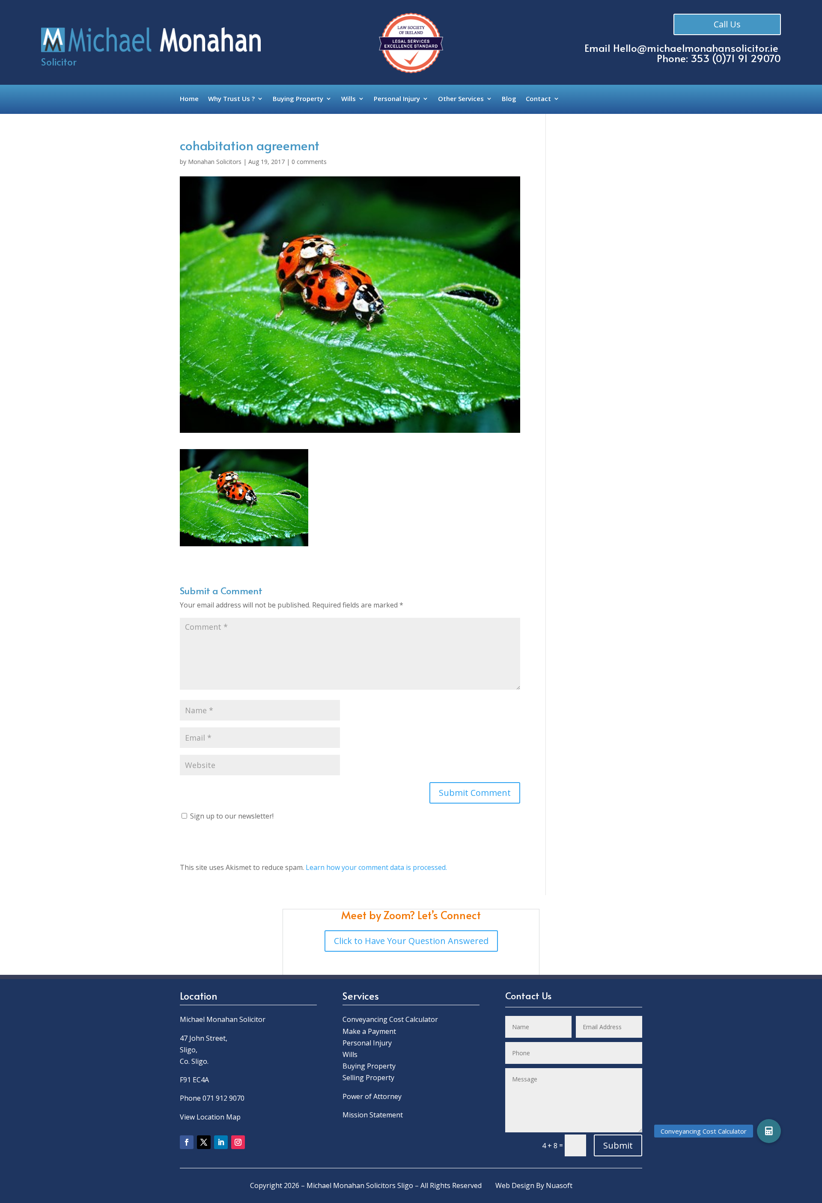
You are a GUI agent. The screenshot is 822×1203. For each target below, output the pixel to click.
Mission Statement (373, 1115)
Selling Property (368, 1077)
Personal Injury (397, 99)
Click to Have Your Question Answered (411, 941)
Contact (538, 99)
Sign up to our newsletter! (232, 816)
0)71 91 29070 (748, 58)
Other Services (461, 99)
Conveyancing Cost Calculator (390, 1019)
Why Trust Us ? (231, 99)
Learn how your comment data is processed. (376, 867)
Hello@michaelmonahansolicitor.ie (695, 48)
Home (189, 99)
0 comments (309, 162)
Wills (348, 99)
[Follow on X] (204, 1142)
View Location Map (210, 1117)
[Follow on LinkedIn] (221, 1142)
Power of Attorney (372, 1096)
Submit (618, 1145)
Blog (509, 99)
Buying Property (298, 99)
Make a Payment (369, 1031)
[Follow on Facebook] (187, 1142)
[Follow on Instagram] (238, 1142)
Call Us (727, 24)
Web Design (514, 1185)
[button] (769, 1131)
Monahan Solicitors (214, 162)
